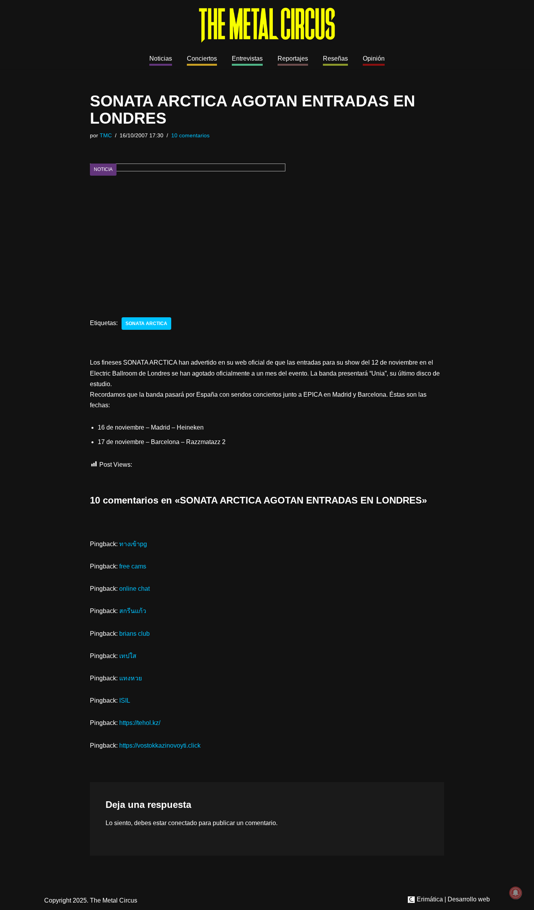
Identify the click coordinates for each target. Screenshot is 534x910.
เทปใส (127, 656)
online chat (134, 588)
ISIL (124, 700)
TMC (106, 135)
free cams (132, 566)
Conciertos (202, 58)
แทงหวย (130, 678)
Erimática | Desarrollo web (452, 899)
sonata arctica (146, 323)
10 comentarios (190, 135)
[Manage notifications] (515, 893)
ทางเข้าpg (133, 544)
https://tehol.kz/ (139, 722)
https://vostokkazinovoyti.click (160, 745)
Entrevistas (247, 58)
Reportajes (293, 58)
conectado (182, 823)
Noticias (160, 58)
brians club (134, 633)
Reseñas (335, 58)
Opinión (374, 58)
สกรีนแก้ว (132, 611)
